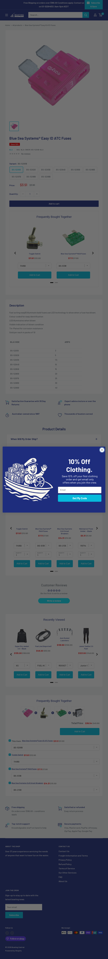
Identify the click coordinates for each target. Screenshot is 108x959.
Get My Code (80, 498)
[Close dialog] (102, 450)
